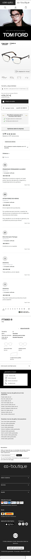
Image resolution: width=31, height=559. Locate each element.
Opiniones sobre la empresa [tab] (15, 128)
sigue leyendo (24, 328)
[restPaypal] (13, 503)
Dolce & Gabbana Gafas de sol (9, 408)
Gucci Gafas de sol (6, 400)
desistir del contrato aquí (15, 548)
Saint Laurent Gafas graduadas (9, 433)
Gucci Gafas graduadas (7, 427)
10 (24, 309)
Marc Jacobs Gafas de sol (8, 414)
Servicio (3, 485)
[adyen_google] (21, 503)
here (12, 459)
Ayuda (3, 492)
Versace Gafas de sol (6, 412)
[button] (7, 2)
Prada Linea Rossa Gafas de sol (9, 406)
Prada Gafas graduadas (7, 425)
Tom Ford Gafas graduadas (8, 421)
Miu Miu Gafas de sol (6, 398)
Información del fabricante (8, 366)
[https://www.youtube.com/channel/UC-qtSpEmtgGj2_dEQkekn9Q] (26, 524)
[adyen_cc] (2, 503)
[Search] (5, 7)
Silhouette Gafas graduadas (8, 436)
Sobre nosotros (5, 477)
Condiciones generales (7, 551)
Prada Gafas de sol (6, 397)
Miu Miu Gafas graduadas (8, 423)
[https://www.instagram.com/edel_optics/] (23, 524)
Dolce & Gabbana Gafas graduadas (10, 429)
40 (29, 309)
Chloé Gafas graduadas (7, 438)
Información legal (25, 551)
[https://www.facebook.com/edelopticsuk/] (19, 524)
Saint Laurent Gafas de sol (8, 404)
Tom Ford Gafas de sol (7, 402)
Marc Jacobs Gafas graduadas (9, 434)
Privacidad (17, 551)
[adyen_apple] (17, 503)
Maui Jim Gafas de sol (7, 410)
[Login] (15, 7)
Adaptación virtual (23, 71)
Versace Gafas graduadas (8, 431)
